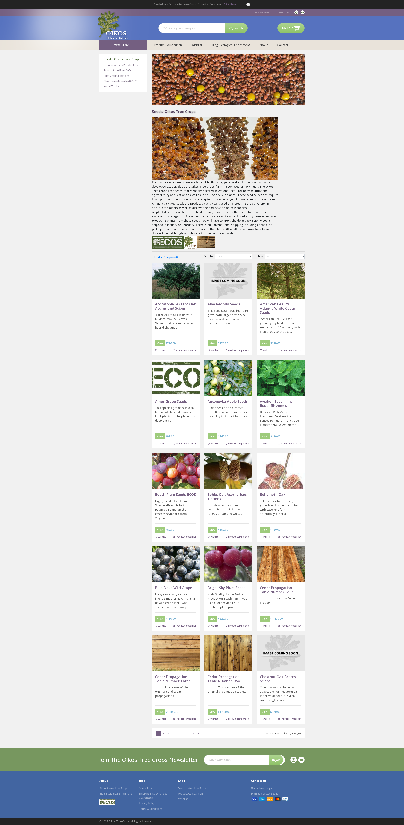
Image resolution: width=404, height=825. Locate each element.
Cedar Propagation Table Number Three (173, 678)
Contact (282, 45)
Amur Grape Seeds (171, 401)
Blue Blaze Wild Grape (173, 587)
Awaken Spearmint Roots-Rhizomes (276, 403)
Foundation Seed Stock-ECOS (121, 65)
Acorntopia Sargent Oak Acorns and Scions (175, 306)
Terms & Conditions (150, 808)
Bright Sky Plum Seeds (226, 587)
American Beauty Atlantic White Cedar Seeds (277, 308)
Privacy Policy (147, 803)
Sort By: (209, 256)
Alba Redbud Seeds (224, 304)
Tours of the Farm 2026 (118, 70)
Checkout (283, 12)
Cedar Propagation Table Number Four (276, 589)
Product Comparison (168, 45)
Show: (261, 256)
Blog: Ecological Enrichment (231, 45)
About (263, 45)
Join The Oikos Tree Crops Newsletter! (149, 760)
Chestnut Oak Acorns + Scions (279, 678)
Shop (181, 781)
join (277, 760)
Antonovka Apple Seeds (228, 401)
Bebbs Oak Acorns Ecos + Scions (227, 496)
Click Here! (230, 4)
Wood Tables (111, 86)
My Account (262, 12)
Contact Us (145, 788)
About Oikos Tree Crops (113, 788)
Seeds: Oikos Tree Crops (122, 59)
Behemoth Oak (272, 494)
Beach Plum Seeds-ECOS (175, 494)
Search (238, 28)
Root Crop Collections (116, 75)
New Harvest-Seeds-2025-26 (120, 81)
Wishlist (196, 45)
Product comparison (185, 350)
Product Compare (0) (166, 257)
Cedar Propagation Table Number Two (224, 678)
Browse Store (119, 45)
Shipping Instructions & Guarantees (153, 796)
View (160, 343)
